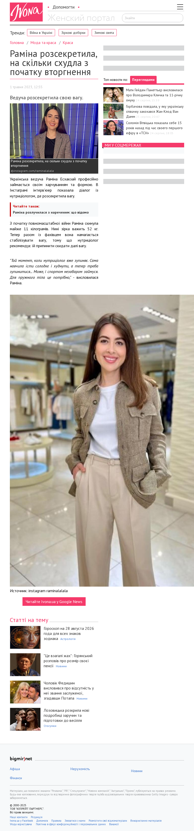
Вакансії (114, 824)
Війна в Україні (41, 32)
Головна (17, 42)
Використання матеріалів (145, 820)
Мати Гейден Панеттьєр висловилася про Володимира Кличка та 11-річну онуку (154, 95)
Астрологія (68, 639)
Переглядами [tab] (143, 79)
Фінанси (16, 778)
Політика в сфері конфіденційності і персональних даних (71, 824)
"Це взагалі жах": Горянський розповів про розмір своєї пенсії (68, 660)
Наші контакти (19, 817)
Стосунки (50, 726)
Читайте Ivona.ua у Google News (54, 601)
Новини (61, 666)
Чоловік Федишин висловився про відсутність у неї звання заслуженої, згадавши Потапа (69, 690)
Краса (68, 42)
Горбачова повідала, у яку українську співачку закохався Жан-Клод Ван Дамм (155, 111)
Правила (56, 820)
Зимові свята (104, 32)
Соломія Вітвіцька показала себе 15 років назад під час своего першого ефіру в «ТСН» (154, 128)
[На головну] (81, 18)
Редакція (36, 817)
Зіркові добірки (73, 32)
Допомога (42, 820)
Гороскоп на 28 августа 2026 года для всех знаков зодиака (69, 633)
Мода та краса (43, 42)
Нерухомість (80, 769)
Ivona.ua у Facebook (21, 820)
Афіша (15, 769)
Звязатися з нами (75, 820)
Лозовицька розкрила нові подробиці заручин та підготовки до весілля (66, 715)
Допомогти (64, 7)
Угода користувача (21, 824)
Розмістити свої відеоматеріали (108, 820)
